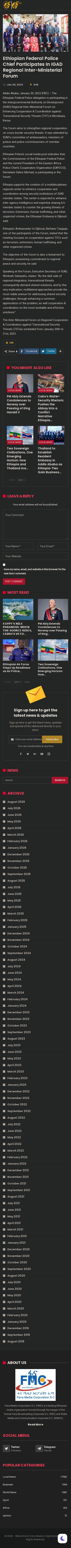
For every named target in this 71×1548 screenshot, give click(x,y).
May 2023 (14, 1058)
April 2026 (14, 828)
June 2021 (14, 1210)
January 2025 (16, 927)
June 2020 (14, 1289)
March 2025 (15, 913)
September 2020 (19, 1269)
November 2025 (18, 861)
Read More (35, 1424)
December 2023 (18, 1012)
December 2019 (18, 1328)
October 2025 (17, 868)
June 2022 (14, 1131)
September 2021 (18, 1190)
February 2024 (17, 999)
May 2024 (14, 979)
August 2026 (16, 802)
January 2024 (17, 1006)
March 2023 (15, 1071)
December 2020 (18, 1249)
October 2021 (16, 1183)
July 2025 (13, 887)
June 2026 (14, 815)
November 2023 (18, 1019)
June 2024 (14, 973)
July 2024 (14, 966)
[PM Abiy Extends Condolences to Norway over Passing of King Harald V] (20, 383)
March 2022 (15, 1150)
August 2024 (16, 960)
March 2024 (15, 993)
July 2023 (13, 1045)
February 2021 (17, 1236)
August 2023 (16, 1039)
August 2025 (16, 881)
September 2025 (19, 874)
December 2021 (18, 1170)
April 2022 (14, 1144)
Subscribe (52, 739)
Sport (6, 1500)
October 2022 (17, 1104)
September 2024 (19, 953)
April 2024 (14, 986)
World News (9, 1492)
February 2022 (17, 1157)
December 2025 (18, 854)
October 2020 (17, 1262)
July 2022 (13, 1124)
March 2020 (15, 1308)
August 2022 (16, 1118)
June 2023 (14, 1052)
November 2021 (18, 1177)
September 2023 (19, 1032)
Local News (14, 390)
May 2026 (14, 821)
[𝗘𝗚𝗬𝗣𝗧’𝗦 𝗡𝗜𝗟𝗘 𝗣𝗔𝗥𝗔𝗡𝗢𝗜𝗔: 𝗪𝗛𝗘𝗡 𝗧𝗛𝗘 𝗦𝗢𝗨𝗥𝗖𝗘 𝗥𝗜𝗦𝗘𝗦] (18, 609)
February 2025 (17, 920)
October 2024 (17, 946)
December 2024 (18, 933)
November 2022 (18, 1098)
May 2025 (14, 900)
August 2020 (16, 1276)
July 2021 (13, 1203)
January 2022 (16, 1164)
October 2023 (17, 1025)
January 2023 (16, 1085)
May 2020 (14, 1295)
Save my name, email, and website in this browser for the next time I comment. (35, 571)
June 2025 (14, 894)
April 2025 (14, 907)
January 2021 (16, 1243)
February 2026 (17, 841)
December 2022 (18, 1091)
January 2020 (17, 1322)
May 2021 (13, 1216)
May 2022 (14, 1137)
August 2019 (15, 1341)
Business (8, 1484)
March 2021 (15, 1229)
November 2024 (18, 940)
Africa (6, 1507)
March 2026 (15, 835)
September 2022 (19, 1111)
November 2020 (18, 1256)
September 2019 (18, 1335)
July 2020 (14, 1282)
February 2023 (17, 1078)
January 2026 (16, 848)
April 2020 (14, 1302)
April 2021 (14, 1223)
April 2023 (14, 1065)
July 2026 (13, 808)
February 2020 (17, 1315)
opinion (7, 1515)
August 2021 (15, 1196)
